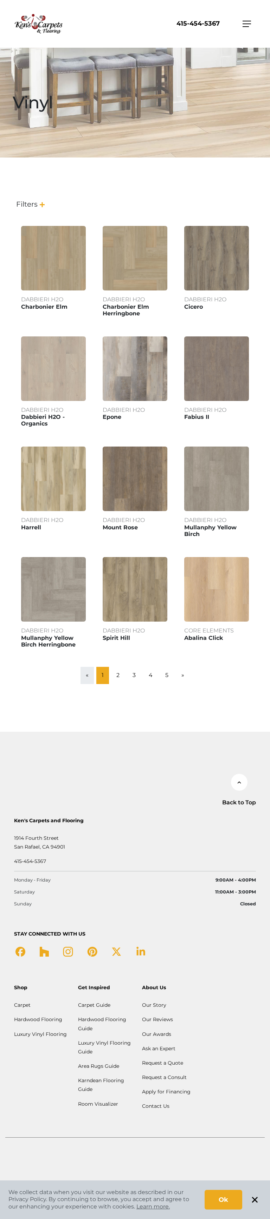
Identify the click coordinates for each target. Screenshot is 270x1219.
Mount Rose (120, 527)
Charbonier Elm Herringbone (126, 310)
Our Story (154, 1005)
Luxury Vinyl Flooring (40, 1034)
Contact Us (155, 1106)
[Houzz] (44, 951)
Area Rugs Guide (98, 1066)
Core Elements (209, 630)
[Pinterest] (92, 951)
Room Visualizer (98, 1104)
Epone (112, 417)
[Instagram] (68, 951)
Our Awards (156, 1034)
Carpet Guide (94, 1005)
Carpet (22, 1005)
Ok (223, 1200)
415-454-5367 (198, 23)
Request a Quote (162, 1063)
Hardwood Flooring (38, 1019)
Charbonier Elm (44, 306)
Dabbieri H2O (42, 299)
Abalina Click (203, 638)
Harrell (31, 527)
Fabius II (196, 417)
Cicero (193, 306)
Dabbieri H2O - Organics (43, 420)
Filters (27, 204)
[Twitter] (116, 951)
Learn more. (153, 1206)
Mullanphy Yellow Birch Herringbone (48, 641)
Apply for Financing (166, 1092)
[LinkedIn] (141, 951)
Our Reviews (157, 1019)
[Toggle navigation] (246, 23)
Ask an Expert (158, 1048)
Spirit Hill (116, 638)
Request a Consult (164, 1077)
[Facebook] (20, 951)
